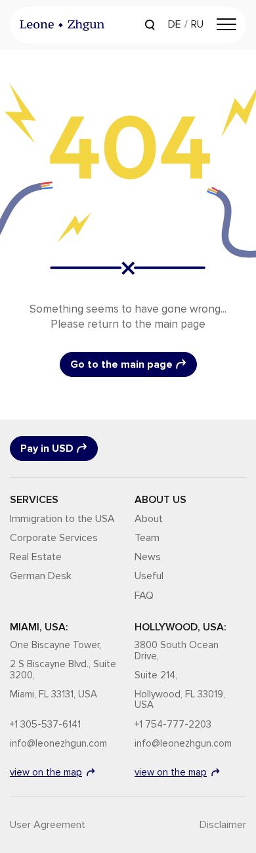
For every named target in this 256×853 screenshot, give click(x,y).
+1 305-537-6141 (45, 724)
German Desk (41, 575)
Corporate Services (54, 537)
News (148, 556)
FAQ (144, 595)
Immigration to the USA (62, 518)
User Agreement (47, 824)
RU (197, 24)
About (149, 518)
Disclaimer (223, 824)
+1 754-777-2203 (173, 724)
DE (174, 24)
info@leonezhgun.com (58, 743)
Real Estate (36, 556)
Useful (149, 575)
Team (147, 537)
